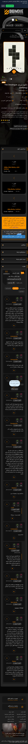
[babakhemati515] (7, 576)
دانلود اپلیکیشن (10, 6)
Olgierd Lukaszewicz (8, 108)
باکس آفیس (23, 719)
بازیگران (23, 245)
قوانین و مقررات (22, 721)
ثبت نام (18, 25)
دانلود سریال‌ (11, 712)
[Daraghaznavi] (7, 420)
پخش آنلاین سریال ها (9, 714)
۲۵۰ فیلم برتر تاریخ (22, 716)
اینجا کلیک (15, 227)
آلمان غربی (3, 100)
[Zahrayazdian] (7, 356)
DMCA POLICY (11, 721)
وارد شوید (8, 25)
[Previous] (2, 730)
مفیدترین (22, 291)
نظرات (23, 266)
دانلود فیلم (23, 712)
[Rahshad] (7, 442)
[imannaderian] (7, 333)
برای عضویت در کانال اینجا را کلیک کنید (13, 237)
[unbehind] (7, 619)
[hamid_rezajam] (7, 378)
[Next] (26, 730)
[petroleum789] (7, 504)
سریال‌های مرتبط (21, 252)
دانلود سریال (14, 35)
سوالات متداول (11, 719)
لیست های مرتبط (20, 259)
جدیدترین (15, 288)
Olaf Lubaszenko (17, 108)
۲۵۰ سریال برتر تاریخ (9, 716)
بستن (3, 6)
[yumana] (7, 299)
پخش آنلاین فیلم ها (21, 714)
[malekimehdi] (7, 526)
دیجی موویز (22, 35)
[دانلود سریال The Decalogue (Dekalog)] (14, 57)
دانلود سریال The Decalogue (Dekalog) (18, 37)
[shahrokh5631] (7, 545)
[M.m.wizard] (7, 395)
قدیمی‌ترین (8, 288)
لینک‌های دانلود (21, 149)
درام (23, 97)
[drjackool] (7, 485)
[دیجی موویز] (13, 15)
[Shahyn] (7, 658)
